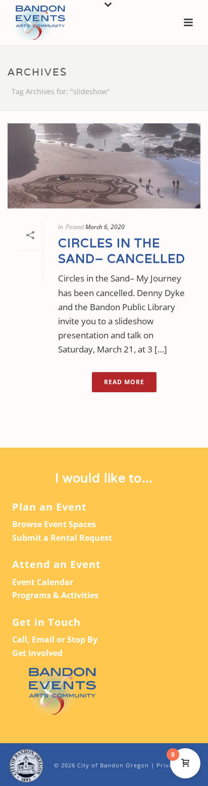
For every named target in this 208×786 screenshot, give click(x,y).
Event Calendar (42, 582)
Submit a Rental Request (62, 537)
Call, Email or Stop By (54, 639)
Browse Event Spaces (54, 524)
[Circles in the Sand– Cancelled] (104, 165)
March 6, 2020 (105, 227)
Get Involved (37, 653)
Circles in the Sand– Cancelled (121, 250)
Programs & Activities (55, 595)
